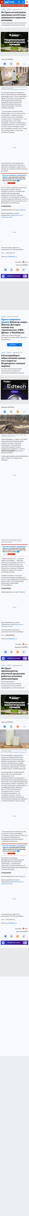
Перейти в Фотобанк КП (20, 89)
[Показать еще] (24, 64)
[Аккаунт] (27, 2)
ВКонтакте (18, 215)
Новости (3, 9)
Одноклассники (7, 217)
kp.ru (26, 262)
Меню (2, 2)
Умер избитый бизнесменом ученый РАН (11, 5)
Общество (9, 9)
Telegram (22, 210)
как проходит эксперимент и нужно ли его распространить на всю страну (14, 177)
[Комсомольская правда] (9, 2)
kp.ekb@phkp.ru (11, 256)
